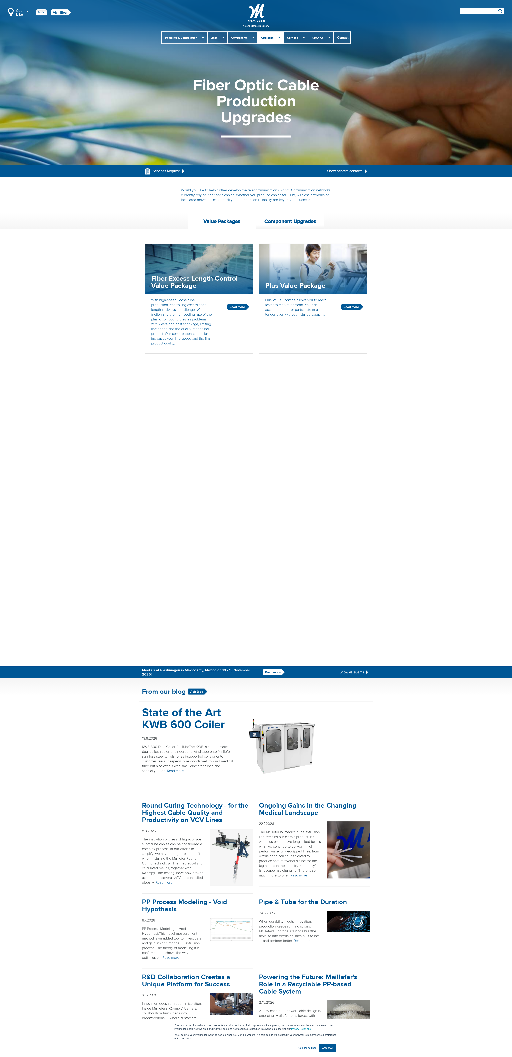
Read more (273, 672)
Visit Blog (60, 13)
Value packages (221, 221)
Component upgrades (290, 221)
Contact (342, 38)
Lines (214, 38)
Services (292, 38)
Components (239, 38)
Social (41, 12)
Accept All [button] (327, 1047)
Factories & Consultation (181, 38)
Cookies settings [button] (307, 1047)
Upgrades (267, 38)
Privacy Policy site (301, 1028)
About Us (318, 38)
